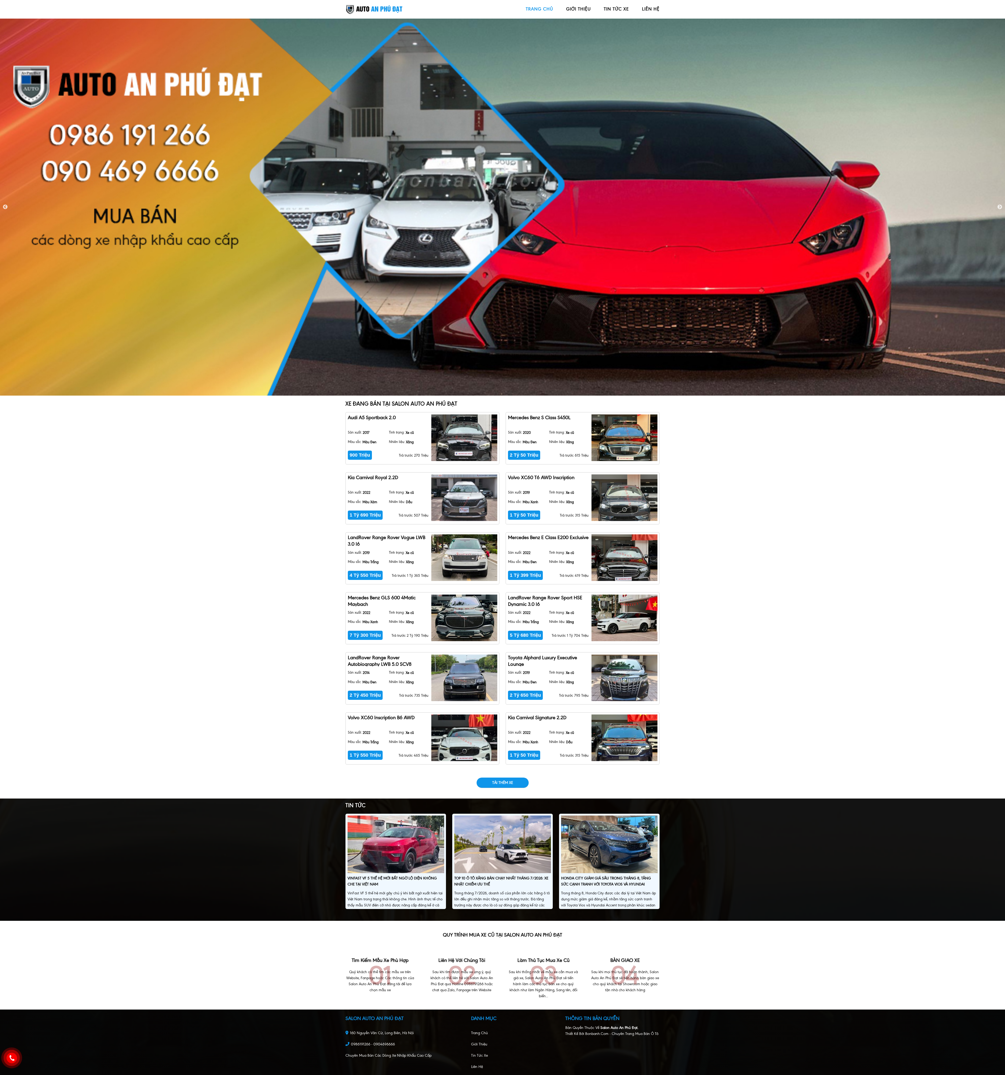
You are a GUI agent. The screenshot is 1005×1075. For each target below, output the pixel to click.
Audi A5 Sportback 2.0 (372, 417)
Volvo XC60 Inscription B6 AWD (381, 717)
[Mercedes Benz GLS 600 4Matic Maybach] (464, 618)
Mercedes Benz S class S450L (539, 417)
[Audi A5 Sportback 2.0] (464, 437)
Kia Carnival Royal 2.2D (373, 477)
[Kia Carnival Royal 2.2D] (464, 497)
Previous (5, 207)
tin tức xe (616, 9)
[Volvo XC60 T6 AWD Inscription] (624, 497)
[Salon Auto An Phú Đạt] (374, 9)
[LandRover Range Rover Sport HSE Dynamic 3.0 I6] (624, 618)
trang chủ (539, 9)
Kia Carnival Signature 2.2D (537, 717)
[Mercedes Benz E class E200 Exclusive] (624, 557)
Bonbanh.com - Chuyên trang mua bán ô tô (621, 1034)
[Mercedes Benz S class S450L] (624, 437)
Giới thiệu (479, 1044)
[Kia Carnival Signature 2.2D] (624, 737)
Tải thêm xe (502, 782)
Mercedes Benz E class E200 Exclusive (548, 537)
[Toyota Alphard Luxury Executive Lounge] (624, 678)
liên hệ (651, 9)
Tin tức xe (479, 1055)
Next (999, 207)
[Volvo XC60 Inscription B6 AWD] (464, 737)
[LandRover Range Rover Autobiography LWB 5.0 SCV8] (464, 678)
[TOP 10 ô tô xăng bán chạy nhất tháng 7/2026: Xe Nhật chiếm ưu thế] (502, 845)
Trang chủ (479, 1033)
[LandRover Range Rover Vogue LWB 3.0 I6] (464, 557)
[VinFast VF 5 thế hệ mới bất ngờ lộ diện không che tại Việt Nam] (396, 845)
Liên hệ (477, 1067)
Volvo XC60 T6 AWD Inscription (541, 477)
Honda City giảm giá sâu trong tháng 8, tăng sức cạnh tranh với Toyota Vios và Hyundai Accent (606, 884)
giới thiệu (578, 9)
